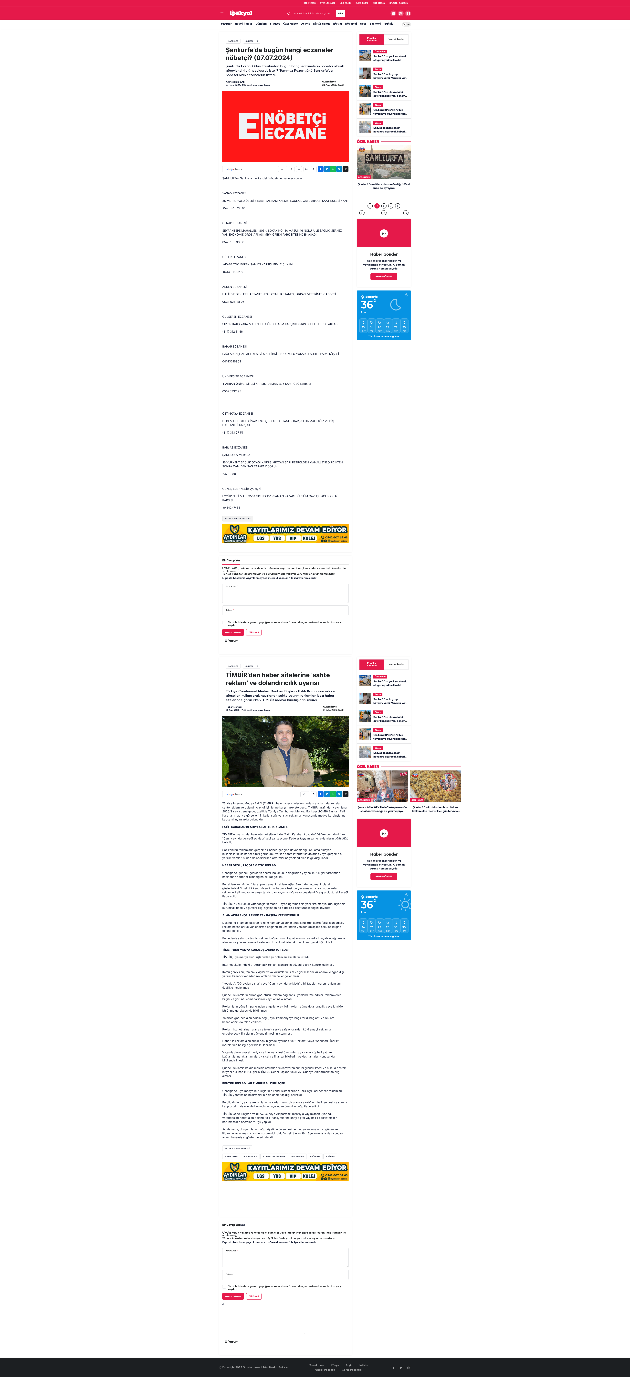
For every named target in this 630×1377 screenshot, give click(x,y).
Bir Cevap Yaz (231, 560)
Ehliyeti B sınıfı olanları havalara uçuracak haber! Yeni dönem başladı (389, 132)
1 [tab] (370, 206)
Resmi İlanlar (243, 23)
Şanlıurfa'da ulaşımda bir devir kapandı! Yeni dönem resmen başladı (389, 96)
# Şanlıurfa (231, 1156)
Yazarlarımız (316, 1365)
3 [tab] (384, 206)
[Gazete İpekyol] (241, 13)
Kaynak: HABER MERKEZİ (237, 1148)
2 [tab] (377, 206)
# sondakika (250, 1156)
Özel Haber (290, 23)
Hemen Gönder (384, 277)
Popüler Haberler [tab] (372, 39)
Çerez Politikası (351, 1369)
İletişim (363, 1365)
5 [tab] (397, 206)
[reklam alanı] (285, 533)
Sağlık (388, 23)
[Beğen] (282, 169)
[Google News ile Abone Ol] (233, 169)
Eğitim (337, 23)
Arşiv (349, 1365)
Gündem (261, 23)
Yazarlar (226, 23)
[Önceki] (362, 212)
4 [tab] (390, 206)
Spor (363, 23)
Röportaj (351, 23)
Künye (335, 1365)
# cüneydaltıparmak (274, 1156)
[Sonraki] (406, 212)
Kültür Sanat (321, 23)
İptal (242, 1225)
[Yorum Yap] (299, 169)
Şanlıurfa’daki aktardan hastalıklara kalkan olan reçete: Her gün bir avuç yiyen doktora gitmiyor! (384, 195)
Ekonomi (375, 23)
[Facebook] (393, 1367)
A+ (306, 169)
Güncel (378, 87)
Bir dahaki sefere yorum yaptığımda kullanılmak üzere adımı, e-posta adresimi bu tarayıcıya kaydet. (285, 624)
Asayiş (305, 23)
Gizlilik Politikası (325, 1369)
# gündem (315, 1156)
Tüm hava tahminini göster (384, 336)
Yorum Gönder (233, 632)
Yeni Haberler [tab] (396, 39)
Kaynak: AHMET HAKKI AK (238, 519)
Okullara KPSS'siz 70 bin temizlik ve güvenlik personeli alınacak (390, 114)
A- (314, 169)
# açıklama (298, 1156)
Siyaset (275, 23)
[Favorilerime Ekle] (291, 169)
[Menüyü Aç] (222, 13)
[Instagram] (408, 1367)
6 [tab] (384, 213)
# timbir (330, 1156)
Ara (340, 13)
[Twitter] (401, 1367)
